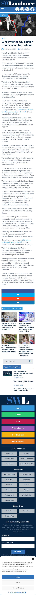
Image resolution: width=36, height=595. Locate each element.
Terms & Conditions (27, 459)
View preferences (18, 588)
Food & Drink (18, 435)
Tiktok (32, 9)
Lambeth (9, 485)
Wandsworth (9, 495)
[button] (33, 559)
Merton (26, 485)
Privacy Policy (21, 592)
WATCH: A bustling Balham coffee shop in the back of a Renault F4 (9, 326)
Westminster (26, 495)
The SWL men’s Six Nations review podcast (23, 382)
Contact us (9, 464)
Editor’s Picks (18, 441)
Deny (18, 583)
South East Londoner (26, 511)
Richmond (9, 490)
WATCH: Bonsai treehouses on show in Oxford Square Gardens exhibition (9, 349)
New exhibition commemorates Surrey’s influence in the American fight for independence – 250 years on (26, 350)
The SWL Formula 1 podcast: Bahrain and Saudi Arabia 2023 (23, 373)
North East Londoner (9, 511)
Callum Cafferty (25, 49)
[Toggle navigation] (2, 9)
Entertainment (18, 428)
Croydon (9, 480)
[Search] (30, 361)
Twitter (27, 9)
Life (18, 421)
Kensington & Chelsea (26, 475)
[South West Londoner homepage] (18, 3)
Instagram (22, 9)
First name (5, 535)
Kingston (26, 480)
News (3, 15)
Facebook (17, 9)
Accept (18, 577)
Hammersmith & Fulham (9, 475)
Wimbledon (9, 500)
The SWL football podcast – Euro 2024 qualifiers (23, 390)
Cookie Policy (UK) (26, 464)
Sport (18, 414)
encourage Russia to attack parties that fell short (17, 110)
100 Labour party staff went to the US (16, 241)
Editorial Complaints (26, 454)
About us (9, 454)
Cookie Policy (13, 592)
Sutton (26, 490)
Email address (7, 543)
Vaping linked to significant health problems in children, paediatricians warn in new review (26, 327)
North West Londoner (9, 516)
